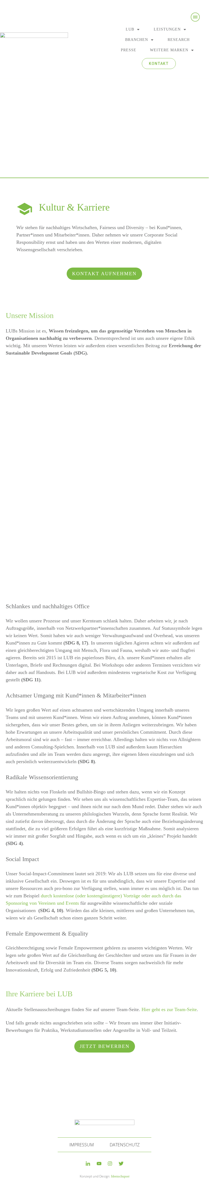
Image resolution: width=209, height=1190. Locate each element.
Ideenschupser (120, 1176)
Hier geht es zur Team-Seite (169, 1009)
